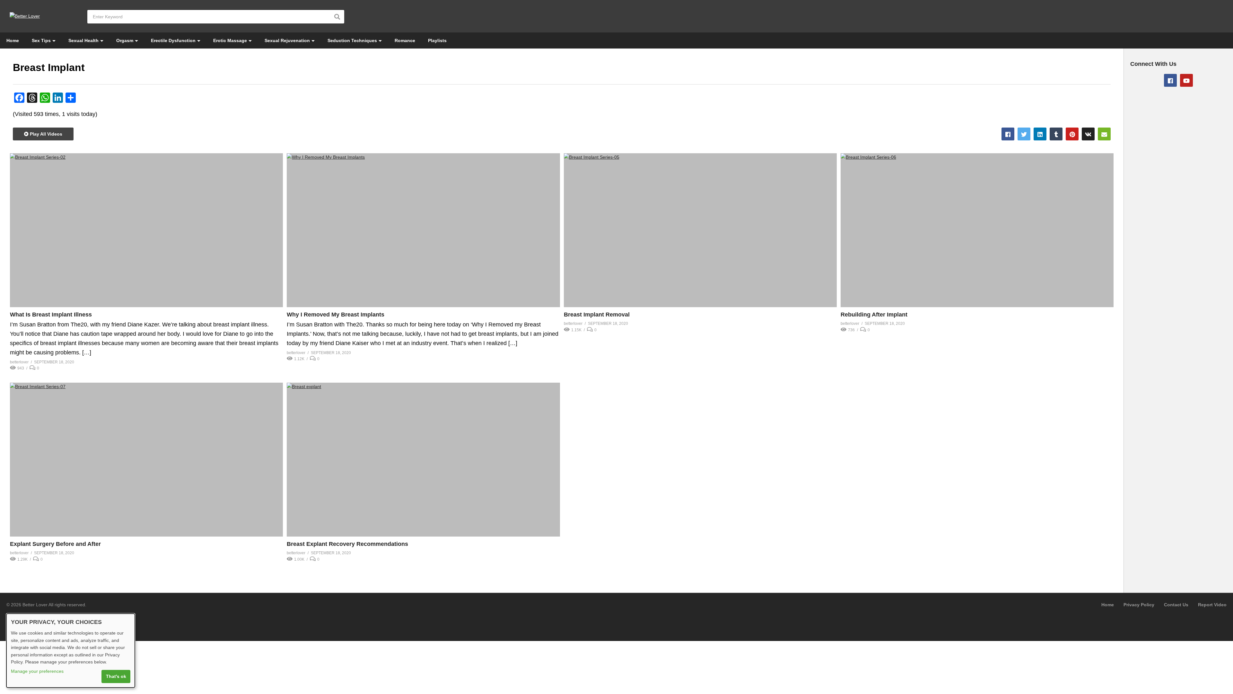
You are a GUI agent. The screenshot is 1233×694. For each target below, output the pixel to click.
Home (12, 40)
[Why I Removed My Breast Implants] (423, 230)
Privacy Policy (1139, 604)
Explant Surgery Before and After (55, 544)
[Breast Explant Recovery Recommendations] (423, 460)
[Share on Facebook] (1007, 134)
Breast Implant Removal (597, 314)
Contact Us (1176, 604)
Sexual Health (83, 40)
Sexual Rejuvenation (287, 40)
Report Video (1212, 604)
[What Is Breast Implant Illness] (146, 230)
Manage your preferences (37, 671)
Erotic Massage (230, 40)
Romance (405, 40)
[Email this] (1104, 134)
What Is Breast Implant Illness (51, 314)
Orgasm (124, 40)
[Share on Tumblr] (1056, 134)
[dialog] (70, 651)
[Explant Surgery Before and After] (146, 460)
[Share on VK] (1088, 134)
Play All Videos (45, 134)
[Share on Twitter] (1024, 134)
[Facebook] (1170, 80)
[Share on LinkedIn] (1040, 134)
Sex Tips (41, 40)
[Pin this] (1072, 134)
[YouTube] (1186, 80)
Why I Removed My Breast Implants (335, 314)
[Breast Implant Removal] (700, 230)
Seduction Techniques (352, 40)
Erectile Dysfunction (173, 40)
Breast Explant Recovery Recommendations (347, 544)
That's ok (116, 676)
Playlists (437, 40)
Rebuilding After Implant (874, 314)
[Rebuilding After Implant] (977, 230)
